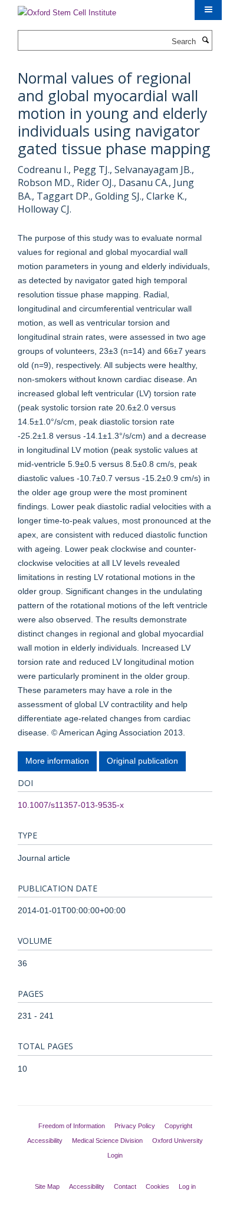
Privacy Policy (134, 1125)
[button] (208, 10)
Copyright (178, 1125)
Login (115, 1155)
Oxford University (177, 1140)
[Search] (205, 40)
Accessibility (45, 1140)
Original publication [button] (142, 760)
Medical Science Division (107, 1140)
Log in (187, 1186)
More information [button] (57, 760)
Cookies (157, 1186)
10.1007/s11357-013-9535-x (71, 805)
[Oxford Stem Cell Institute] (67, 9)
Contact (125, 1186)
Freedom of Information (71, 1125)
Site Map (47, 1186)
